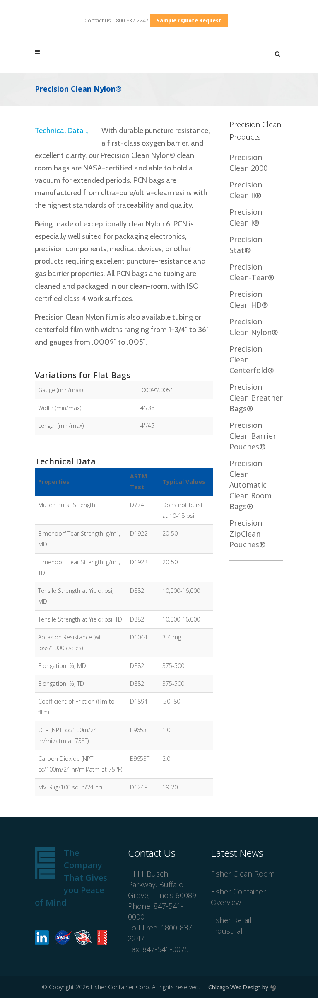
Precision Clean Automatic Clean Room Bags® (250, 484)
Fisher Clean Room (243, 874)
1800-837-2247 (130, 20)
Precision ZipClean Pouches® (247, 533)
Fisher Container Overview (238, 896)
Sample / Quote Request (189, 20)
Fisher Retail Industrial (231, 925)
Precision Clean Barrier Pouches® (252, 436)
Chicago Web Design (234, 987)
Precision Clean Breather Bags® (256, 397)
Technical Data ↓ (62, 130)
